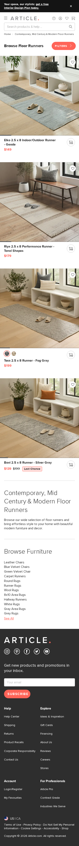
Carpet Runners (15, 576)
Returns (9, 733)
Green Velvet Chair (17, 571)
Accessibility (51, 828)
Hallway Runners (15, 599)
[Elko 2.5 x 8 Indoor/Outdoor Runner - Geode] (39, 96)
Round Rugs (12, 581)
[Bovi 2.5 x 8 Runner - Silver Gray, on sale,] (39, 418)
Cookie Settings (31, 828)
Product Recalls (14, 742)
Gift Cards (46, 725)
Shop (65, 828)
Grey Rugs (11, 613)
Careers (45, 759)
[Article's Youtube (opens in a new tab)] (47, 652)
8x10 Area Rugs (15, 594)
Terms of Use (12, 824)
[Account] (60, 18)
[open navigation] (7, 18)
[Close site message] (71, 6)
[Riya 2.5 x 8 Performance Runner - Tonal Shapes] (39, 202)
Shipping (9, 725)
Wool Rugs (11, 590)
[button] (54, 18)
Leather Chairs (14, 562)
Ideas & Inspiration (52, 716)
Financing (46, 733)
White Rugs (12, 604)
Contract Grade (50, 797)
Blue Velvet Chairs (17, 566)
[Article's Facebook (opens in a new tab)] (27, 652)
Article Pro (46, 789)
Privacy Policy (32, 824)
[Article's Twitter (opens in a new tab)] (37, 652)
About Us (46, 742)
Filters (61, 46)
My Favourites (13, 797)
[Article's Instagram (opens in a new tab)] (7, 652)
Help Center (11, 716)
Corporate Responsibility (19, 751)
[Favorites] (66, 18)
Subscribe (17, 694)
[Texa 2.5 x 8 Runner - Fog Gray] (39, 308)
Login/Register (13, 789)
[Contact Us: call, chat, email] (54, 18)
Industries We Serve (52, 806)
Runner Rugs (12, 585)
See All (9, 618)
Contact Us (11, 759)
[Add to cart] (71, 142)
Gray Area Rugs (15, 609)
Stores (44, 768)
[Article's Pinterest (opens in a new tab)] (17, 652)
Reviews (45, 751)
